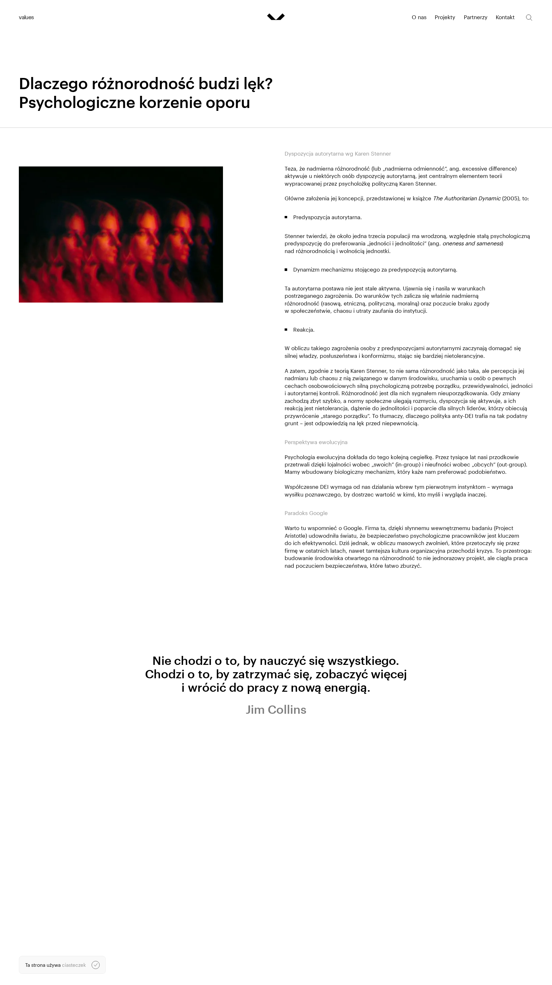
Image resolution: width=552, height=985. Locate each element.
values (26, 17)
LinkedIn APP (387, 966)
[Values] (276, 16)
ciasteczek (74, 965)
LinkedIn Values (390, 961)
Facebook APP (389, 972)
